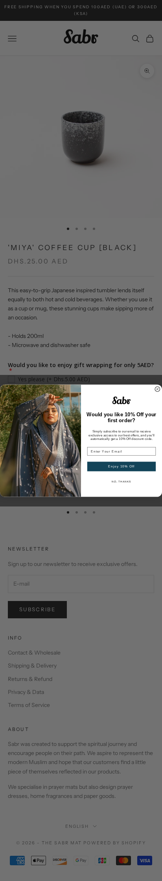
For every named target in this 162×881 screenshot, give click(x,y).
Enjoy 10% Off (121, 466)
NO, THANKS (121, 481)
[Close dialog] (157, 388)
